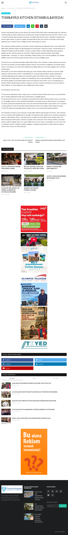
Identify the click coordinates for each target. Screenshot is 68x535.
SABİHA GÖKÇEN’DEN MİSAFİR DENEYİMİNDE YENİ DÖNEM (50, 141)
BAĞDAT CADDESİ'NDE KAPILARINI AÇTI (54, 167)
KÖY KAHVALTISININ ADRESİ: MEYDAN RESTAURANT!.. (39, 507)
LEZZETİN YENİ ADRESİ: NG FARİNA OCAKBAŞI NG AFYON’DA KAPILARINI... (10, 190)
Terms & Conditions (60, 531)
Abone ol (62, 506)
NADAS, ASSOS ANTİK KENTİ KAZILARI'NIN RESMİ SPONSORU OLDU (31, 418)
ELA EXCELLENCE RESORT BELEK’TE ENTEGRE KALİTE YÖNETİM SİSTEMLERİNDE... (35, 392)
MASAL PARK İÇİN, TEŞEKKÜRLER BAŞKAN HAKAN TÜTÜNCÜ (39, 495)
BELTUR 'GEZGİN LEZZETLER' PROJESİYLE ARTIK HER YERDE (34, 167)
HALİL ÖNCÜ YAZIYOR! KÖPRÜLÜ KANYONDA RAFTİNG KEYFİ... (39, 518)
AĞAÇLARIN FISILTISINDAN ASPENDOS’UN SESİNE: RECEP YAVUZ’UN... (32, 383)
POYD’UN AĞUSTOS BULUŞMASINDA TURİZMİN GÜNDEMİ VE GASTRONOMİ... (34, 409)
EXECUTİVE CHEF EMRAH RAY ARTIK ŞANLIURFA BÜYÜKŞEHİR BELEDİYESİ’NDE (34, 401)
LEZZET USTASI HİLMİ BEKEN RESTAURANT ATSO (56, 177)
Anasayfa (3, 8)
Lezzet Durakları (11, 8)
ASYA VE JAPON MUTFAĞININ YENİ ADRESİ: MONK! (10, 167)
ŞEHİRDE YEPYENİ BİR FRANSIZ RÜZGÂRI (31, 189)
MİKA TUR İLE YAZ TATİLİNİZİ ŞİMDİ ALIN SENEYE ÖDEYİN (18, 141)
